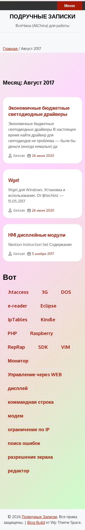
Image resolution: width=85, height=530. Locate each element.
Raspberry (41, 333)
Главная (10, 48)
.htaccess (18, 292)
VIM (65, 347)
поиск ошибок (24, 443)
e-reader (17, 306)
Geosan (19, 156)
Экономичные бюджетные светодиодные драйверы (39, 111)
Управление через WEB (35, 374)
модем (15, 415)
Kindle (48, 319)
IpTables (17, 319)
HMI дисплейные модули (36, 235)
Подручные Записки (42, 16)
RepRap (16, 347)
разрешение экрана (30, 457)
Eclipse (48, 306)
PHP (12, 333)
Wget (13, 180)
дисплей (18, 388)
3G (45, 292)
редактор (18, 470)
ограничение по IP (29, 429)
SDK (43, 347)
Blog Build (36, 522)
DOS (66, 292)
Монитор (18, 361)
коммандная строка (31, 402)
